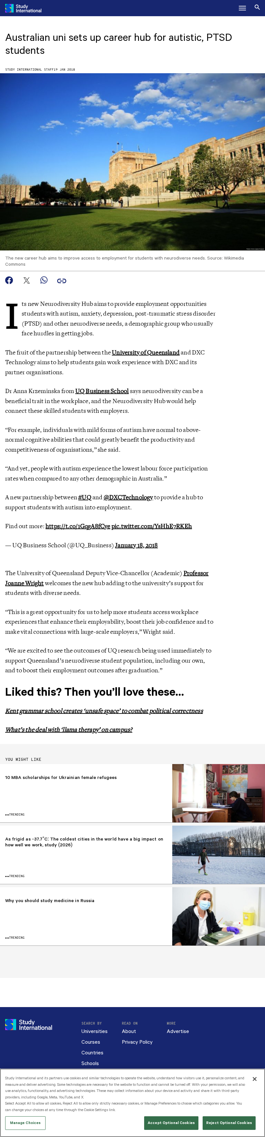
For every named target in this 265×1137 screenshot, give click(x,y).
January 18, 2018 (136, 545)
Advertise (178, 1031)
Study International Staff (29, 70)
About (129, 1031)
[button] (242, 8)
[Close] (255, 1079)
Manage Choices (25, 1123)
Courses (90, 1042)
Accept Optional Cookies (171, 1123)
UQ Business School (102, 391)
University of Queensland (146, 352)
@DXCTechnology (128, 497)
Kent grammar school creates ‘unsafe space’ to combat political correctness (104, 711)
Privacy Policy (137, 1042)
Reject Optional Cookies (229, 1123)
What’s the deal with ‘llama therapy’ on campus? (68, 730)
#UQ (84, 497)
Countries (92, 1053)
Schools (90, 1064)
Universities (94, 1031)
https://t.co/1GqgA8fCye (78, 526)
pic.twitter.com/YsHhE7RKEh (151, 526)
